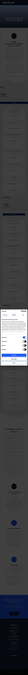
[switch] (25, 341)
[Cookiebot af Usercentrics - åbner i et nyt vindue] (21, 311)
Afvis (14, 362)
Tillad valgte (14, 359)
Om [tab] (23, 314)
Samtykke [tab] (5, 314)
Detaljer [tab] (14, 314)
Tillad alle (14, 355)
